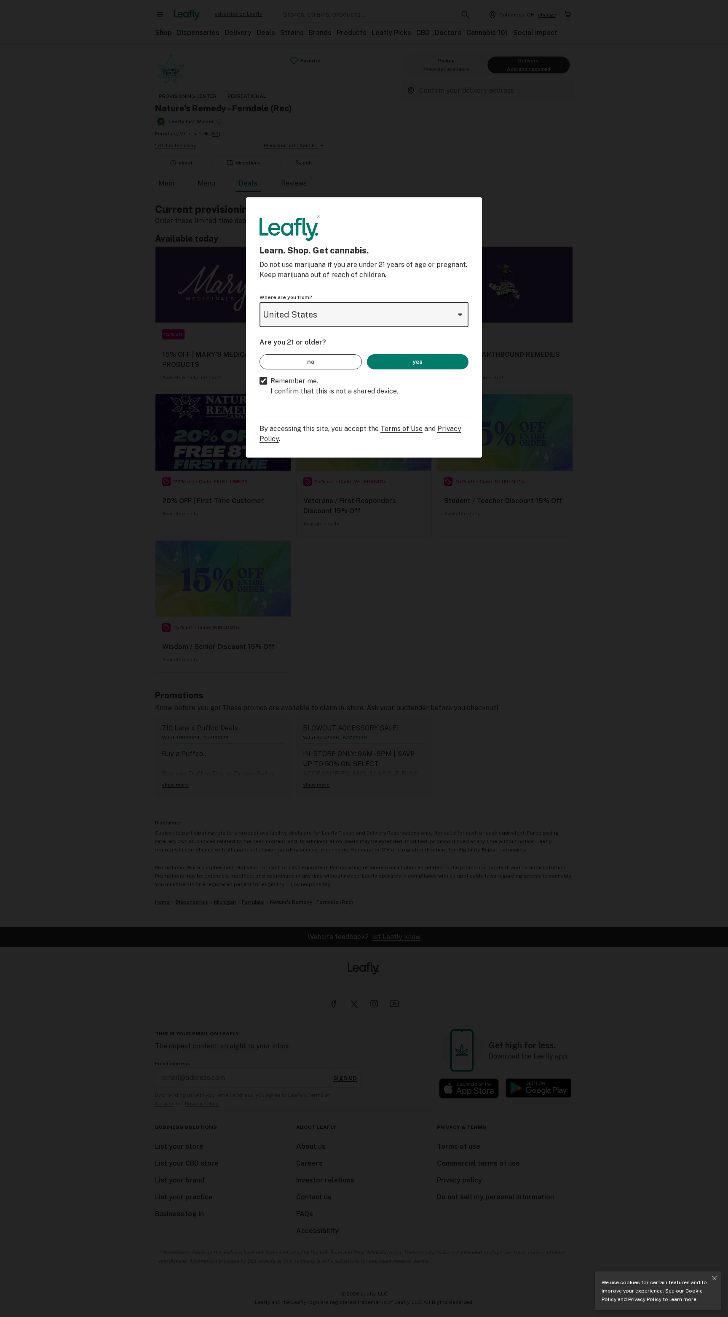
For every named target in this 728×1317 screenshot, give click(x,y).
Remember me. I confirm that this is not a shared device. (334, 386)
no (310, 361)
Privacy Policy (644, 1299)
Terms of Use (401, 429)
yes (417, 361)
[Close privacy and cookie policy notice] (714, 1278)
